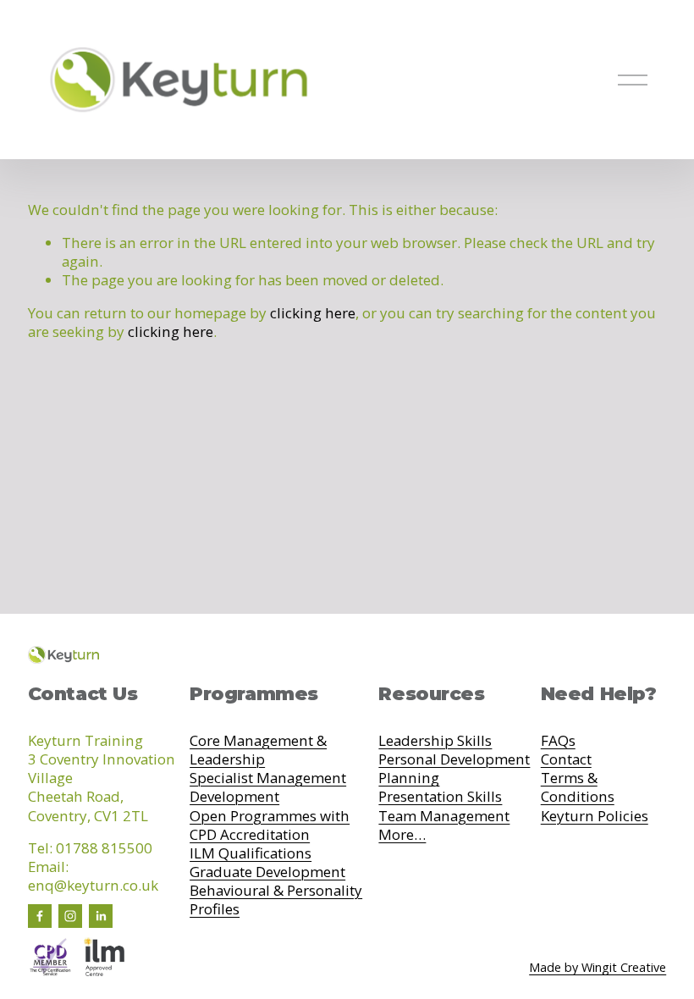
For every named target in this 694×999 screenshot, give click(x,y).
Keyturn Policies (594, 816)
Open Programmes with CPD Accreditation (270, 825)
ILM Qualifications (250, 853)
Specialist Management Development (268, 787)
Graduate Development (267, 872)
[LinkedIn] (101, 916)
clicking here (312, 313)
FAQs (558, 740)
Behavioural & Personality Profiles (276, 900)
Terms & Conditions (577, 787)
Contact (566, 759)
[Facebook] (40, 916)
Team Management (443, 816)
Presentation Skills (440, 796)
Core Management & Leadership (258, 750)
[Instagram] (70, 916)
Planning (408, 778)
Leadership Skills (435, 740)
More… (402, 834)
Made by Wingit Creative (597, 967)
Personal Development (454, 759)
